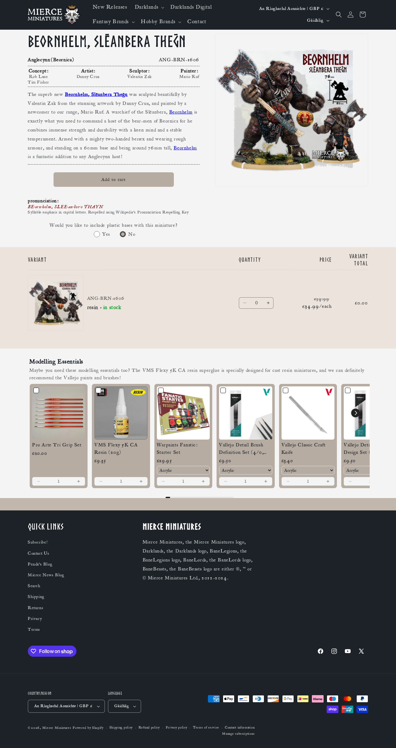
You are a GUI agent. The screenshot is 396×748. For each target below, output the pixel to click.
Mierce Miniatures (56, 728)
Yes (106, 234)
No (131, 234)
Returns (35, 608)
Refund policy (149, 728)
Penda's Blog (40, 564)
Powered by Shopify (88, 728)
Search (34, 586)
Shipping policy (121, 728)
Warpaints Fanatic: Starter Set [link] (177, 448)
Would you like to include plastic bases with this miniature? (114, 225)
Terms (34, 629)
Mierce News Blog (46, 575)
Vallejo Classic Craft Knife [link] (304, 448)
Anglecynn (39, 60)
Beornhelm (180, 112)
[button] (149, 7)
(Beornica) (62, 60)
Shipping (36, 597)
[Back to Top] (383, 735)
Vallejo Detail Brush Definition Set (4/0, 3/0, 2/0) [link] (241, 449)
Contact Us (39, 553)
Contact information (240, 728)
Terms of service (206, 728)
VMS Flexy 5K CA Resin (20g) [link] (116, 448)
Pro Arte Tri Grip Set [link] (57, 445)
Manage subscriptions (238, 734)
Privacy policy (176, 728)
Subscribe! (38, 542)
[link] (58, 412)
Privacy (35, 618)
